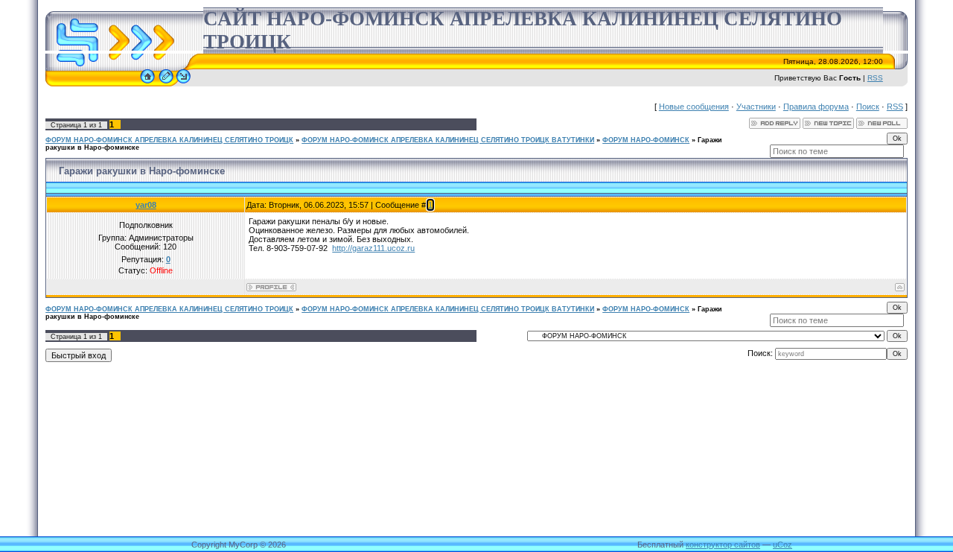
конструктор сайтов (723, 544)
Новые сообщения (694, 106)
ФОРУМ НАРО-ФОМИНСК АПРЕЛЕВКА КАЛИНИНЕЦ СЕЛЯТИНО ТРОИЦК (169, 140)
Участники (756, 106)
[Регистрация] (166, 83)
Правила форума (816, 106)
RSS (875, 78)
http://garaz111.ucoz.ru (373, 248)
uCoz (782, 544)
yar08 (146, 204)
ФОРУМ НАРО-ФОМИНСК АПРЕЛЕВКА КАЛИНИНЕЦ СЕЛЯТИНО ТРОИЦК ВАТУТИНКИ (448, 140)
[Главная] (147, 83)
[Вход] (183, 83)
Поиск (867, 106)
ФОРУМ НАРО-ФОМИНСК (645, 140)
